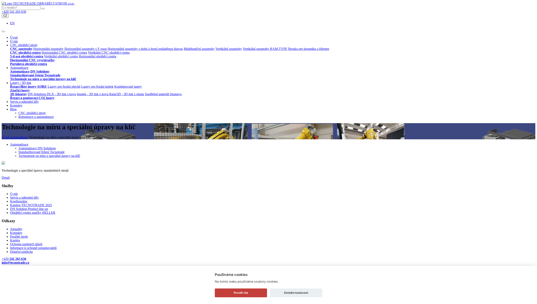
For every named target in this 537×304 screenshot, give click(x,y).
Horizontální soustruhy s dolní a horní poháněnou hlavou (145, 49)
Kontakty (16, 105)
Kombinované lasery (128, 86)
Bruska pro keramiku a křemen (308, 49)
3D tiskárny (18, 94)
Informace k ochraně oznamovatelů (33, 248)
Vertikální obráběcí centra (61, 56)
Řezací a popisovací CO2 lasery (32, 98)
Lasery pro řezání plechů (64, 86)
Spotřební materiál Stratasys (163, 94)
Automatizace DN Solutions (29, 71)
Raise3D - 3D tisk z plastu (126, 94)
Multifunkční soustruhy (199, 49)
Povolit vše (241, 292)
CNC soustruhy (21, 49)
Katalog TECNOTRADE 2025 (31, 205)
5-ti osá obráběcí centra (26, 56)
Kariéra (15, 240)
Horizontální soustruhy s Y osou (85, 49)
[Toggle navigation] (3, 31)
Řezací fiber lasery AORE (28, 86)
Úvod (14, 37)
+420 (14, 259)
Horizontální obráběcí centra (97, 56)
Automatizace (19, 67)
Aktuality (16, 229)
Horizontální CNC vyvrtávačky (32, 60)
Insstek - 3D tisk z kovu (93, 94)
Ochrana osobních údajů (26, 244)
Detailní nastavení (296, 292)
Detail (6, 177)
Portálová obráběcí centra (28, 64)
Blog (13, 109)
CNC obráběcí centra (25, 52)
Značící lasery (20, 90)
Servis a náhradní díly (24, 101)
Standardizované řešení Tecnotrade (35, 75)
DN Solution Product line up (29, 209)
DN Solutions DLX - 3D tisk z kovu (52, 94)
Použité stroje (19, 236)
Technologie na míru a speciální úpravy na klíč (43, 79)
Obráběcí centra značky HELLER (32, 212)
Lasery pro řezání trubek (97, 86)
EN (12, 23)
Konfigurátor (18, 201)
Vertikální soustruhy (228, 49)
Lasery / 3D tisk (20, 83)
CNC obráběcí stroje (23, 45)
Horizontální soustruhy (48, 49)
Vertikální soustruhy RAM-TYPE (265, 49)
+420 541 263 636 (14, 11)
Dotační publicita (21, 251)
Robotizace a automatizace (36, 117)
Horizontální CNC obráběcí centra (64, 52)
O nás (14, 41)
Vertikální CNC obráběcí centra (109, 52)
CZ (5, 15)
